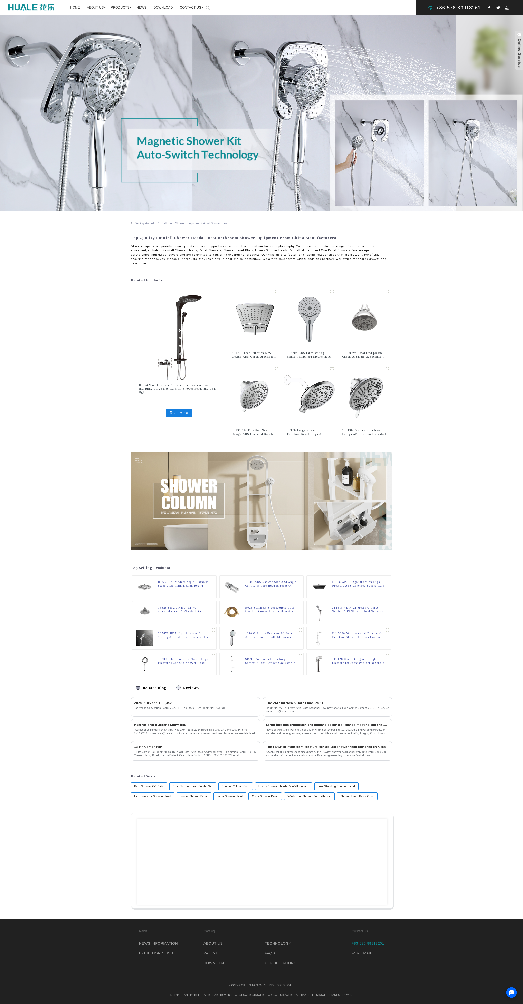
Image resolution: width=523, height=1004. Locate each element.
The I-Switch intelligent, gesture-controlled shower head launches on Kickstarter (327, 747)
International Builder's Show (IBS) (161, 725)
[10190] (387, 369)
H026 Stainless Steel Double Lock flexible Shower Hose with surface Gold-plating (270, 609)
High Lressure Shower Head (152, 796)
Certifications (280, 963)
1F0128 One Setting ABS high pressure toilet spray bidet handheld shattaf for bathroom (358, 661)
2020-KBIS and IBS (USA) (154, 703)
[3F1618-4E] (387, 604)
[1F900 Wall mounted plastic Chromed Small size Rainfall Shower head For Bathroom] (364, 319)
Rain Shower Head (286, 995)
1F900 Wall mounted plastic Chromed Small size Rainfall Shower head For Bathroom (363, 356)
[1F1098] (300, 630)
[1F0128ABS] (387, 656)
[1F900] (387, 291)
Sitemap (175, 995)
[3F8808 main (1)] (332, 291)
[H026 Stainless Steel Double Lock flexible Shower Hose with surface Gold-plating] (232, 612)
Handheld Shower (314, 995)
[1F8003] (213, 656)
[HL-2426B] (222, 291)
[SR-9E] (300, 656)
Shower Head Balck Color (357, 796)
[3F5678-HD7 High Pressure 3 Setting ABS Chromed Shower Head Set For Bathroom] (144, 638)
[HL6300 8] (144, 586)
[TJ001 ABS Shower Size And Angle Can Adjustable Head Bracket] (300, 579)
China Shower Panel (265, 796)
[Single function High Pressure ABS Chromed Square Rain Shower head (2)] (387, 579)
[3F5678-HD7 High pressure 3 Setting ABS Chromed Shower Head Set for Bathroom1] (213, 630)
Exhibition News (156, 953)
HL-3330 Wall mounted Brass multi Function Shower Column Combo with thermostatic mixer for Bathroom (358, 635)
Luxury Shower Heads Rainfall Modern (283, 786)
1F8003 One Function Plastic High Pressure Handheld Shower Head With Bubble (183, 661)
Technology (278, 943)
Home (75, 7)
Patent (210, 953)
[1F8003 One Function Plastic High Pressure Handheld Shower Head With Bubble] (144, 663)
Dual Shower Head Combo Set (193, 786)
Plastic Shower (340, 995)
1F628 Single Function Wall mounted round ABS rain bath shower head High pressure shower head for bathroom (183, 609)
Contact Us (190, 7)
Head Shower (241, 995)
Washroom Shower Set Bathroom (309, 796)
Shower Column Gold (235, 786)
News (141, 7)
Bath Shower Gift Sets (149, 786)
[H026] (300, 604)
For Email (362, 953)
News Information (158, 943)
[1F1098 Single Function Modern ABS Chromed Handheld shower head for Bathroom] (232, 638)
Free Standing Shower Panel (336, 786)
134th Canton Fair (148, 747)
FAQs (270, 953)
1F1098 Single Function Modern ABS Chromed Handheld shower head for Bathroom (268, 635)
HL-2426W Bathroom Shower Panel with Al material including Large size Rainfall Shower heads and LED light (177, 389)
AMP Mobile (192, 995)
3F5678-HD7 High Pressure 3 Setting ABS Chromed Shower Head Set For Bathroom (184, 635)
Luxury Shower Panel (194, 796)
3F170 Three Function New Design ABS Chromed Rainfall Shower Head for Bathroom (254, 356)
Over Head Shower (216, 995)
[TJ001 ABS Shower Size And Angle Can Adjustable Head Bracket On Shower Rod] (232, 586)
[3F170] (277, 291)
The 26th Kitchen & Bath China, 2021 (294, 703)
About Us (95, 7)
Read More (179, 413)
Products (120, 7)
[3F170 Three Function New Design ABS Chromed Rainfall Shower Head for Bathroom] (254, 319)
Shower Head (262, 995)
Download (163, 7)
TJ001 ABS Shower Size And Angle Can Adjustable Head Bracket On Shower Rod (271, 584)
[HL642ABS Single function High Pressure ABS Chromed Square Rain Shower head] (319, 586)
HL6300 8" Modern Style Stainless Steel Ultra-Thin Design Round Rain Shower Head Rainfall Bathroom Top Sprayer (183, 584)
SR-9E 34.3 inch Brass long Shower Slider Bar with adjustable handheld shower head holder (270, 661)
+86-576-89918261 (458, 7)
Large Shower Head (230, 796)
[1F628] (213, 604)
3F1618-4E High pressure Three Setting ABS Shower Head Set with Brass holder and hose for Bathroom (357, 609)
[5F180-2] (332, 369)
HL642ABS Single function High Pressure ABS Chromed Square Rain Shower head (358, 584)
